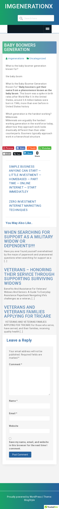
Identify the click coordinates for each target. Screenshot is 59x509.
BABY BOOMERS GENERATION (20, 47)
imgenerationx (16, 58)
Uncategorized (38, 58)
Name (13, 401)
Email (13, 413)
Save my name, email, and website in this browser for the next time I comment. (29, 445)
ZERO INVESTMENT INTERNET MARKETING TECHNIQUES (25, 206)
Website (13, 426)
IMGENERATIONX (29, 6)
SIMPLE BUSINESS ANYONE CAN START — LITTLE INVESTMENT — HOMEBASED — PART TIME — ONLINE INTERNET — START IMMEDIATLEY (25, 179)
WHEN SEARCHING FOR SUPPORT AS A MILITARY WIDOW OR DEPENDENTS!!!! (28, 239)
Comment (15, 364)
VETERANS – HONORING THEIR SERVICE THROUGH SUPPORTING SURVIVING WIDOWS (29, 276)
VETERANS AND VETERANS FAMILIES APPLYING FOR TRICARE (27, 312)
